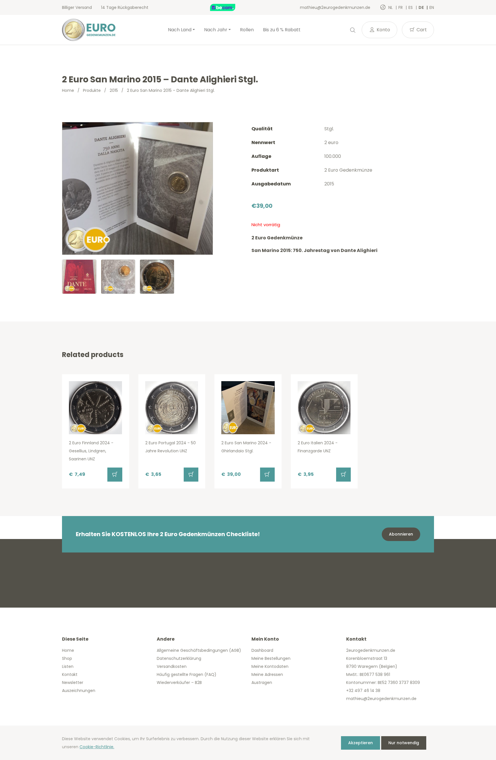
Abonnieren (401, 534)
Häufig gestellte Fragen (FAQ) (186, 674)
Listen (67, 666)
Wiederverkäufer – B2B (179, 682)
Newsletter (72, 682)
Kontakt (70, 674)
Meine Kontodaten (269, 666)
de (421, 7)
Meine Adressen (267, 674)
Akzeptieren (360, 743)
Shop (67, 658)
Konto (382, 29)
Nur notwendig (403, 743)
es (411, 7)
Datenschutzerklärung (179, 658)
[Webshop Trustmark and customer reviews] (229, 7)
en (431, 7)
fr (401, 7)
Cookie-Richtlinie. (97, 747)
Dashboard (262, 650)
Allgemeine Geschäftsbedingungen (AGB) (199, 650)
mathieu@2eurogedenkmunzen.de (335, 7)
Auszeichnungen (78, 690)
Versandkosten (172, 666)
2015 (114, 90)
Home (68, 90)
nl (391, 7)
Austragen (261, 682)
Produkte (92, 90)
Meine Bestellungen (270, 658)
